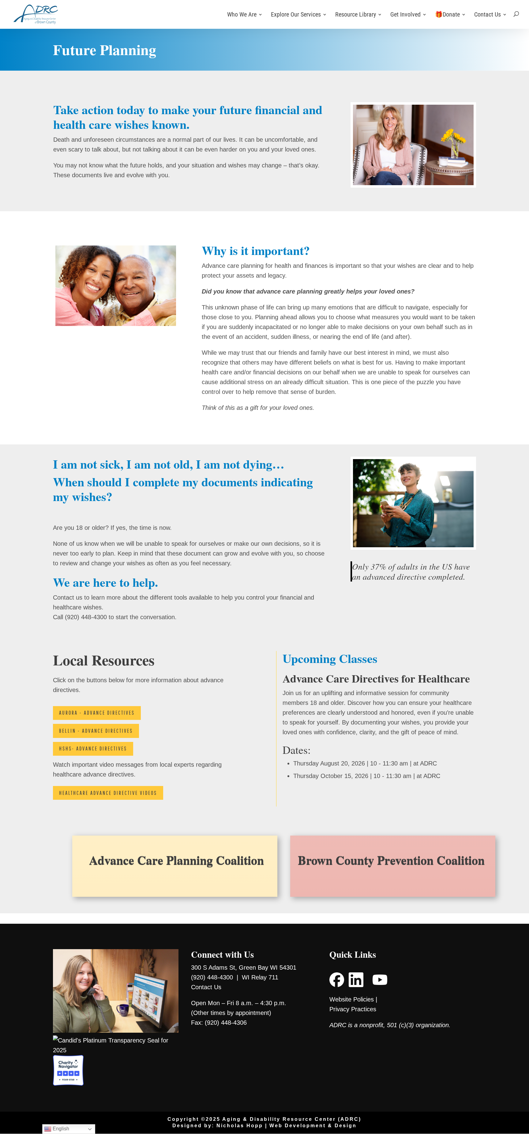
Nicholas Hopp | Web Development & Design (286, 1125)
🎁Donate (447, 15)
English (60, 1128)
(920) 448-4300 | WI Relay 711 (234, 977)
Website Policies (351, 999)
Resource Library (355, 15)
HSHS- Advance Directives (93, 748)
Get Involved (405, 15)
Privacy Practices (352, 1009)
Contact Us (487, 15)
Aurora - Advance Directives (97, 712)
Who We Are (242, 15)
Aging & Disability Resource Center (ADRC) (291, 1119)
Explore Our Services (296, 15)
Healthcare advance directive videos (108, 793)
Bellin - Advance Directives (96, 731)
